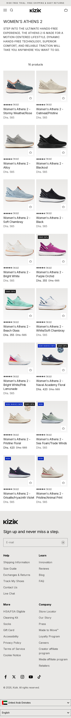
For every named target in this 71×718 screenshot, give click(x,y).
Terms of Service (14, 649)
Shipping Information (16, 562)
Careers (44, 642)
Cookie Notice (12, 655)
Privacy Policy (12, 642)
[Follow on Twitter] (14, 677)
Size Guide (10, 568)
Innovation (45, 562)
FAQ (41, 581)
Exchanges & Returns (16, 575)
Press (42, 624)
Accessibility (10, 636)
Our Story (45, 617)
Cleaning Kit (10, 617)
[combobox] (35, 702)
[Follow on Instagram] (22, 677)
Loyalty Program (49, 636)
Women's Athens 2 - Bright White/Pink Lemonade (16, 385)
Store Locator (47, 611)
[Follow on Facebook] (5, 677)
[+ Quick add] (31, 98)
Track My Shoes (13, 581)
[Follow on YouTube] (31, 677)
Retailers (44, 665)
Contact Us (10, 587)
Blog (41, 575)
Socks (7, 624)
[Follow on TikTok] (39, 677)
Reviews (44, 568)
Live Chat (9, 593)
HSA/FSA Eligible (14, 611)
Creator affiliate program (48, 651)
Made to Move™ (48, 630)
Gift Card (8, 630)
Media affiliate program (53, 659)
